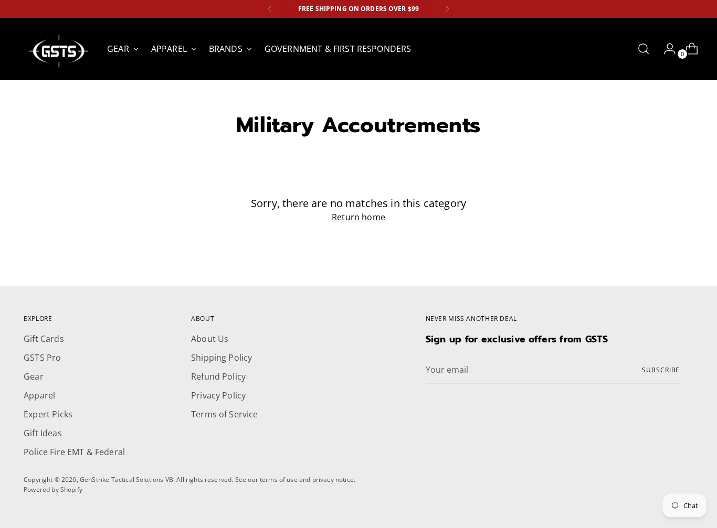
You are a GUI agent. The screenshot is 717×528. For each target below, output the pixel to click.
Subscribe (661, 369)
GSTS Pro (42, 357)
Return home (358, 217)
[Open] (643, 48)
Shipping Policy (221, 357)
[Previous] (269, 9)
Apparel (39, 395)
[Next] (447, 9)
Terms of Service (224, 414)
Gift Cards (44, 338)
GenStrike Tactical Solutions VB (126, 479)
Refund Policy (218, 376)
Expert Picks (48, 414)
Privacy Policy (218, 395)
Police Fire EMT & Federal (74, 452)
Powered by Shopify (53, 489)
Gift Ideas (43, 433)
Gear (34, 376)
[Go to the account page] (665, 48)
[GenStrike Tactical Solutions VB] (58, 49)
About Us (209, 338)
